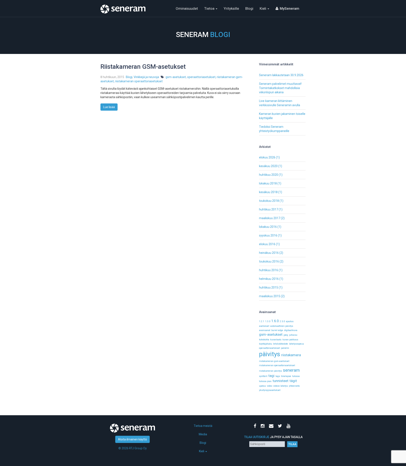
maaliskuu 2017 (269, 218)
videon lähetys (280, 386)
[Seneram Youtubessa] (289, 426)
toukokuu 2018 (269, 200)
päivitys (269, 354)
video (269, 386)
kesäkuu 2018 (268, 192)
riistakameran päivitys (270, 371)
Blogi (249, 8)
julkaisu (293, 335)
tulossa (296, 376)
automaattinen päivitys (281, 326)
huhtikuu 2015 (268, 287)
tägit (293, 381)
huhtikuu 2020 (268, 174)
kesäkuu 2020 (268, 166)
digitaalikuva (290, 330)
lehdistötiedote (280, 343)
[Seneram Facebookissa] (256, 426)
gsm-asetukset (176, 77)
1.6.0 (275, 321)
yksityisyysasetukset (269, 390)
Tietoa (209, 8)
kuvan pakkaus (290, 339)
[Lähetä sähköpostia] (272, 426)
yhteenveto (294, 386)
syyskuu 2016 (268, 235)
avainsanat (264, 330)
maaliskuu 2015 (269, 296)
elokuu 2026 (267, 157)
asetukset (264, 326)
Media (203, 434)
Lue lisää (109, 107)
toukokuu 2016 (269, 261)
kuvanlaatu (275, 339)
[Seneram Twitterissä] (281, 426)
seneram (291, 370)
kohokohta (264, 339)
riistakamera (291, 355)
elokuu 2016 (267, 244)
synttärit (263, 376)
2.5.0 (282, 321)
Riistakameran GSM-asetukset (143, 66)
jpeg (286, 335)
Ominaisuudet (187, 8)
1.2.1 (261, 321)
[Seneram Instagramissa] (263, 426)
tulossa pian (265, 381)
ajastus (290, 321)
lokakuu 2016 (268, 226)
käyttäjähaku (265, 343)
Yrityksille (231, 8)
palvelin (285, 348)
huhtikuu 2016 (268, 270)
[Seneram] (123, 5)
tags (278, 376)
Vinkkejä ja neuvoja (146, 77)
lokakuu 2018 (268, 183)
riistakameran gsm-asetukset (274, 361)
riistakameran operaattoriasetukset (139, 81)
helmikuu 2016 (269, 278)
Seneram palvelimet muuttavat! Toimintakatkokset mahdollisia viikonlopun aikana (280, 88)
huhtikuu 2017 (268, 209)
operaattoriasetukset (201, 77)
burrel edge (277, 330)
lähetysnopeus (296, 343)
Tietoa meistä (203, 426)
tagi (271, 376)
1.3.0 (267, 321)
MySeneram (289, 8)
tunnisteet (280, 381)
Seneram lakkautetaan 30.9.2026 (281, 75)
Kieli (263, 8)
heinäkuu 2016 (269, 252)
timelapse (286, 376)
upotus (262, 386)
